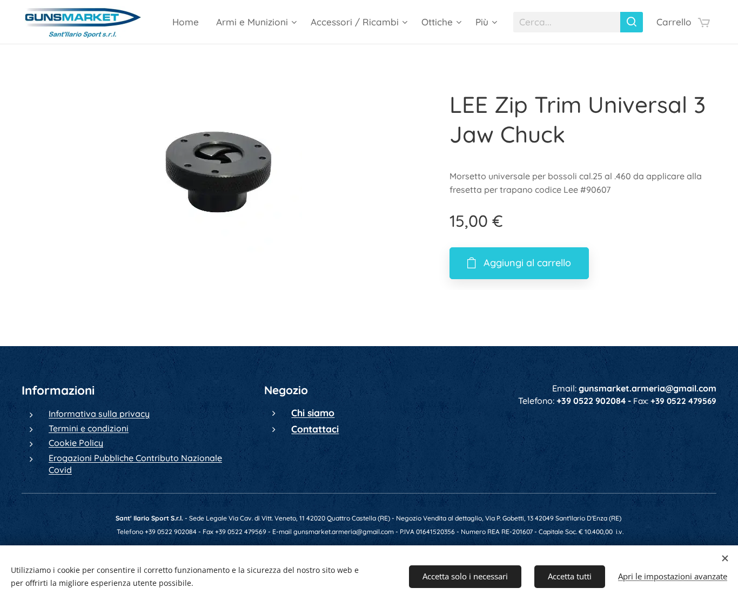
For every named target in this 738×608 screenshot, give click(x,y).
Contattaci (315, 429)
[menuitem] (188, 22)
